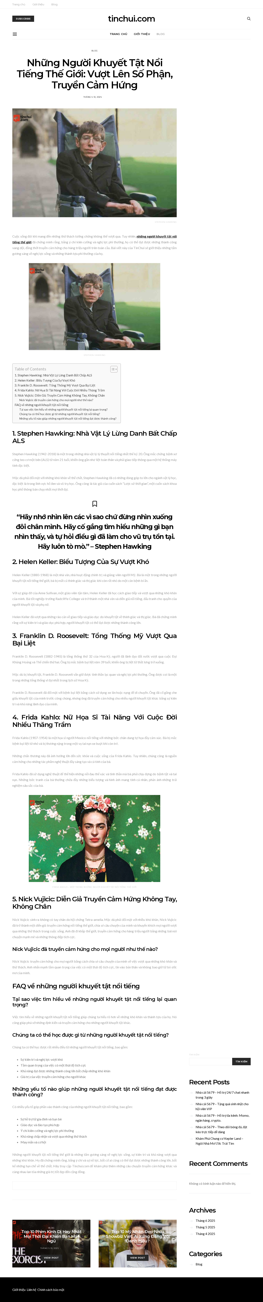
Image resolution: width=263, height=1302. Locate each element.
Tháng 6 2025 (205, 1220)
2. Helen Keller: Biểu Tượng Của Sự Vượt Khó (45, 380)
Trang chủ (18, 4)
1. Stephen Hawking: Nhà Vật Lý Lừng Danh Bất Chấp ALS (53, 375)
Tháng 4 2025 (205, 1234)
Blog (54, 4)
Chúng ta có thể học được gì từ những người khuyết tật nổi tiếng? (59, 414)
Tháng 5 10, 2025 (92, 97)
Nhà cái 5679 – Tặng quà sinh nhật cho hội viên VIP (222, 1106)
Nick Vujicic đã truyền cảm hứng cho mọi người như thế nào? (56, 400)
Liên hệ (31, 1290)
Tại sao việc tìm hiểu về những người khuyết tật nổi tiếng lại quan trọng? (63, 409)
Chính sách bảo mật (50, 1290)
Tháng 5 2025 (205, 1227)
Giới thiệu (38, 4)
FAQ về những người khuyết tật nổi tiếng (41, 405)
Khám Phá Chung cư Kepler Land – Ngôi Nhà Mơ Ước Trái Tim (219, 1140)
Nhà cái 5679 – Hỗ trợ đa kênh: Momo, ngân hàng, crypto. (222, 1117)
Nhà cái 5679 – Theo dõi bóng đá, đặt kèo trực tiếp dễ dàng (221, 1129)
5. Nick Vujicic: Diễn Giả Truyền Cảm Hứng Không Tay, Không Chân (60, 395)
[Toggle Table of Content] (112, 369)
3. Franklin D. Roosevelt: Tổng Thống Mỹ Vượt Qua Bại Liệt (55, 385)
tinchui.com (131, 19)
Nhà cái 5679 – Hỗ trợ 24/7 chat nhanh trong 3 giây (222, 1094)
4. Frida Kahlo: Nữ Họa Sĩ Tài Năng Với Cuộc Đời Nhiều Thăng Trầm (60, 390)
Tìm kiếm (194, 1054)
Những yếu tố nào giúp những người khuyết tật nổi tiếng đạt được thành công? (68, 418)
